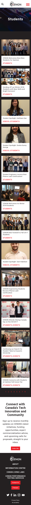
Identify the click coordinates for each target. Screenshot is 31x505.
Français (15, 487)
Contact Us (15, 482)
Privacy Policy (15, 500)
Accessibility (15, 502)
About (15, 464)
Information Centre (15, 468)
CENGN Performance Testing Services (15, 477)
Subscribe (15, 448)
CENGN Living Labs (15, 472)
